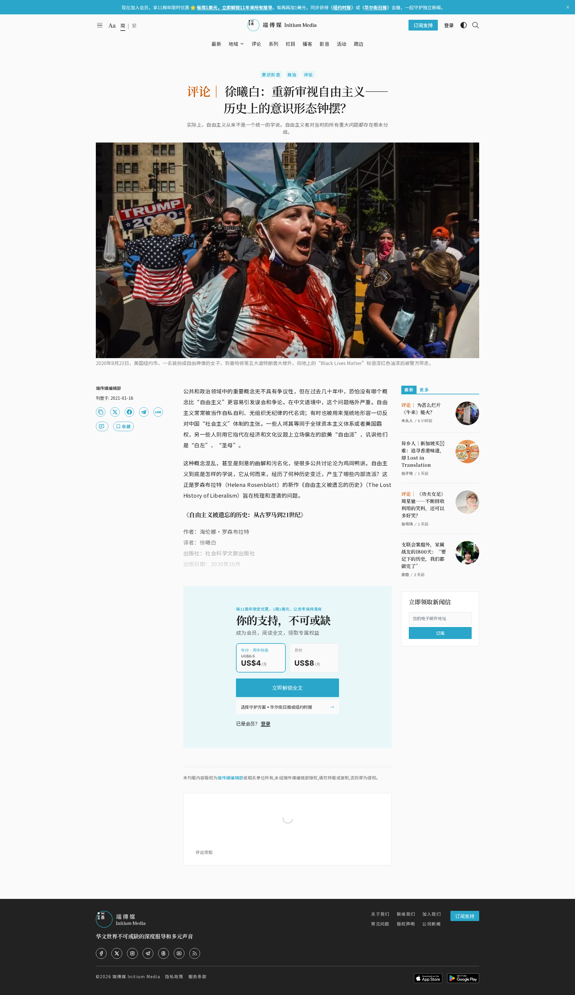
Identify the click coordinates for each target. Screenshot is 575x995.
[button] (233, 44)
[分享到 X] (115, 412)
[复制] (100, 412)
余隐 (405, 574)
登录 (265, 723)
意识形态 (271, 75)
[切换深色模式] (461, 25)
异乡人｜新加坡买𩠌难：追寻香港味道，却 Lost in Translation (422, 454)
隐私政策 (174, 976)
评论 (308, 75)
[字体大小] (112, 25)
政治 (292, 75)
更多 (424, 390)
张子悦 (407, 473)
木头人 (407, 420)
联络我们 (406, 914)
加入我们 (431, 914)
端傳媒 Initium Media (136, 976)
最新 (409, 390)
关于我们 (380, 914)
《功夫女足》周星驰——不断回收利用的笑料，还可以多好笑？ (423, 504)
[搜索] (473, 25)
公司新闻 (431, 924)
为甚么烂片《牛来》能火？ (421, 409)
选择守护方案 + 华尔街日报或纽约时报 (276, 707)
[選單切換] (242, 43)
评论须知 (204, 852)
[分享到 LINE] (158, 412)
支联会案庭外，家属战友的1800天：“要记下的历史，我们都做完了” (423, 555)
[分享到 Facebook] (129, 412)
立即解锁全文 (287, 688)
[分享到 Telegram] (144, 412)
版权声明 (406, 924)
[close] (568, 7)
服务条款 (197, 976)
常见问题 (380, 924)
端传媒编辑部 (230, 778)
